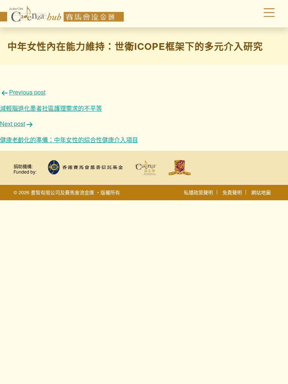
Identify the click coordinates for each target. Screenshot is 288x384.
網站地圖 (261, 192)
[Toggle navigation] (253, 14)
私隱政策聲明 (198, 192)
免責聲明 (232, 192)
